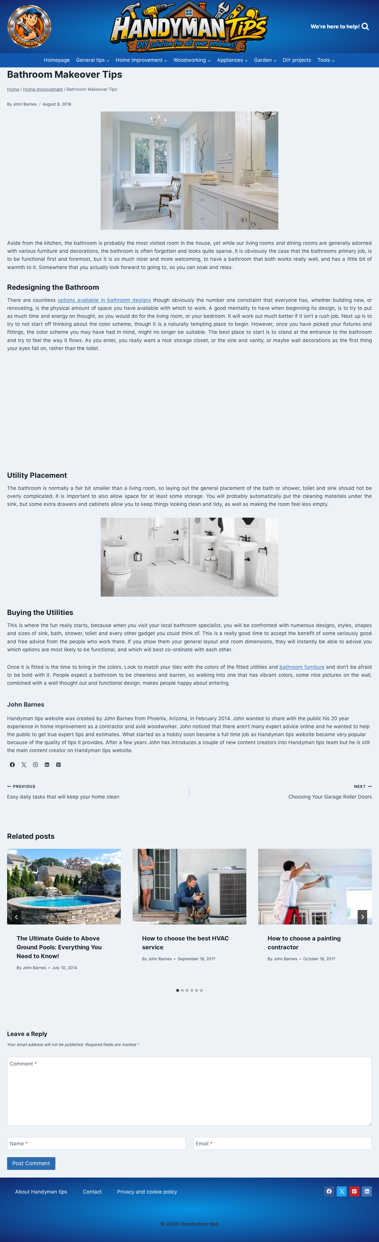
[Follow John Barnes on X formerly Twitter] (24, 765)
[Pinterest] (354, 1191)
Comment (23, 1063)
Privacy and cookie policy (147, 1192)
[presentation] (64, 886)
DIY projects (297, 60)
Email (204, 1144)
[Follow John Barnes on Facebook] (12, 765)
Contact (92, 1192)
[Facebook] (329, 1191)
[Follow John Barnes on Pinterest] (58, 765)
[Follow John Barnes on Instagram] (35, 765)
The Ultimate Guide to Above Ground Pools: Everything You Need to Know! (59, 947)
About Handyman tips (41, 1192)
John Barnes (34, 967)
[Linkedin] (367, 1191)
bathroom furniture (302, 667)
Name (19, 1144)
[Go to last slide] (16, 917)
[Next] (362, 917)
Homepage (57, 60)
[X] (342, 1191)
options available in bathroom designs (104, 300)
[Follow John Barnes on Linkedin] (47, 765)
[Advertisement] (184, 409)
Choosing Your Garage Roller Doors (330, 792)
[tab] (177, 990)
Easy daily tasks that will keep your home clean (63, 792)
